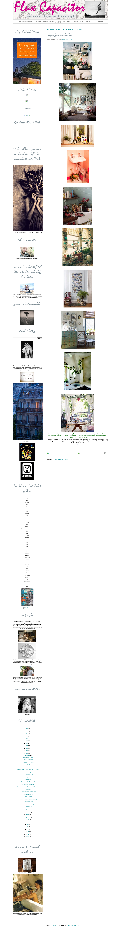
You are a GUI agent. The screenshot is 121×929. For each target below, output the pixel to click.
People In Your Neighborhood (45, 21)
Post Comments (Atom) (61, 459)
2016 (27, 736)
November (27, 812)
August (27, 819)
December (27, 755)
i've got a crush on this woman (28, 767)
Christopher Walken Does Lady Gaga (28, 781)
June (27, 824)
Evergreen (28, 789)
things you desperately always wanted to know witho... (28, 786)
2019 (27, 728)
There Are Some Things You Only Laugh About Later (28, 804)
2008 (27, 839)
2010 (27, 750)
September (27, 817)
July (28, 821)
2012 (27, 745)
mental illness (78, 21)
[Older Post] (106, 453)
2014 (27, 740)
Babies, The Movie (28, 796)
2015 (27, 738)
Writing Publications (64, 21)
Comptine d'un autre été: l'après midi (28, 791)
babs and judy (28, 779)
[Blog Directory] (27, 607)
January (27, 836)
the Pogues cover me (28, 774)
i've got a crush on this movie (28, 784)
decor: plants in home (67, 39)
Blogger (54, 925)
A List (28, 764)
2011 (27, 748)
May (28, 826)
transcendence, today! (28, 801)
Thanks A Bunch (28, 806)
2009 (27, 753)
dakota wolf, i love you (28, 794)
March (27, 831)
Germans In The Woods (28, 762)
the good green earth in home (59, 35)
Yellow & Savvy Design (72, 925)
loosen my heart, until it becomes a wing (28, 799)
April (28, 829)
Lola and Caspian (28, 772)
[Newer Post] (50, 453)
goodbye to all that (28, 776)
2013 (27, 743)
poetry (88, 21)
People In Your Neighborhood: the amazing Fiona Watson (28, 769)
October (27, 814)
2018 (27, 731)
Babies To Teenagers (26, 21)
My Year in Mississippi (28, 759)
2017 (27, 733)
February (28, 834)
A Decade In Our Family (28, 757)
